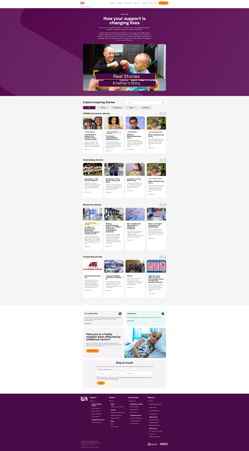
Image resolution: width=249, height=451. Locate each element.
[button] (161, 113)
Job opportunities (154, 410)
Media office (88, 323)
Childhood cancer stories (117, 412)
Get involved (128, 3)
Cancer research (96, 411)
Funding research (153, 419)
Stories (120, 3)
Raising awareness (154, 425)
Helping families (153, 422)
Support (113, 3)
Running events (134, 409)
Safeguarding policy (154, 436)
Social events (133, 412)
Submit (101, 383)
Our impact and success (155, 431)
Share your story (92, 350)
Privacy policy (153, 414)
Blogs (131, 107)
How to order (114, 426)
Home (81, 6)
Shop (151, 3)
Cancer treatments (96, 413)
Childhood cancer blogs (117, 406)
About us (137, 3)
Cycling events (134, 406)
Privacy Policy (114, 379)
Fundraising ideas (134, 420)
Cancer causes (95, 408)
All (89, 107)
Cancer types (95, 416)
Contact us (145, 3)
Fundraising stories (116, 415)
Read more (93, 149)
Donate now (163, 3)
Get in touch (130, 320)
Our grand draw (134, 423)
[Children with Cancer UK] (82, 3)
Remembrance (117, 107)
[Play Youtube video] (124, 67)
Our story (151, 433)
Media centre (152, 407)
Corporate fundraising (135, 418)
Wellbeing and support (155, 404)
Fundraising (146, 107)
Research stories (115, 418)
